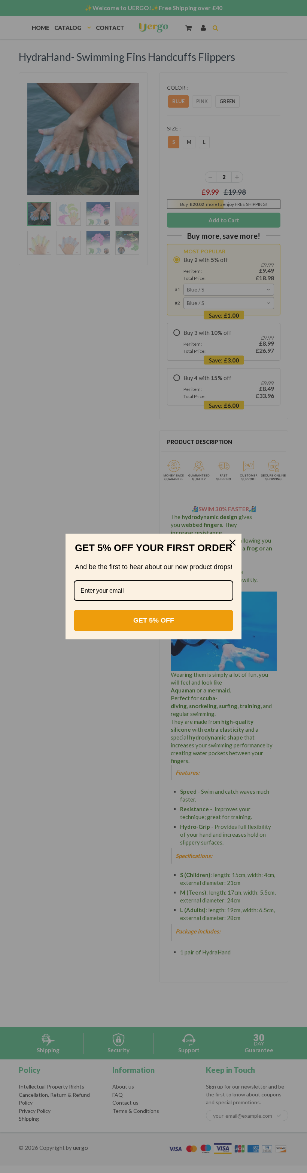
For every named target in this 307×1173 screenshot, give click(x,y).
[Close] (232, 543)
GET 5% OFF (153, 620)
